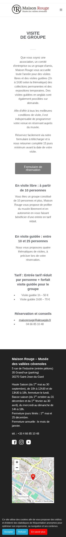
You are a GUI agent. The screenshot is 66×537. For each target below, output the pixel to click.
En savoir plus (38, 532)
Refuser (22, 532)
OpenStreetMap (48, 501)
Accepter (8, 532)
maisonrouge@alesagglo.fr (28, 437)
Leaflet (39, 501)
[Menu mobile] (61, 9)
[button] (33, 477)
